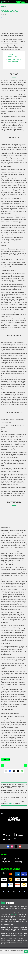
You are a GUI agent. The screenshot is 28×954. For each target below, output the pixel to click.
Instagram (7, 803)
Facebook (12, 803)
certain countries (14, 914)
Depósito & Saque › (5, 863)
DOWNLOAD (23, 1)
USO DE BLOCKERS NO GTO (14, 61)
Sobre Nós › (17, 858)
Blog (5, 6)
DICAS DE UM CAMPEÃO (14, 64)
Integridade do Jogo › (19, 859)
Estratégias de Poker (5, 759)
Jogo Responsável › (18, 863)
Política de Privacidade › (7, 861)
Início (2, 6)
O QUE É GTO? (11, 54)
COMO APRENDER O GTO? (14, 59)
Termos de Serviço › (18, 861)
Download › (4, 858)
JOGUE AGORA (18, 1)
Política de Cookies (11, 951)
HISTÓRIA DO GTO (12, 57)
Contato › (4, 859)
